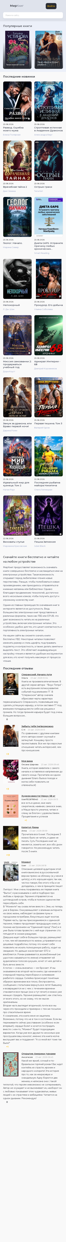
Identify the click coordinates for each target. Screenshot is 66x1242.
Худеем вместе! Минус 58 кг (38, 796)
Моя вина (27, 761)
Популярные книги (18, 26)
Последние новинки (19, 76)
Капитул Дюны (30, 827)
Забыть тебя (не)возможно (37, 726)
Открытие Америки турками (38, 1053)
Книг (16, 5)
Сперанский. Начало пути (36, 674)
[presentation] (54, 25)
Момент (26, 862)
